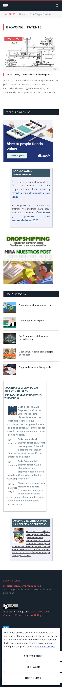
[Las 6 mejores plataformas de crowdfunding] (9, 338)
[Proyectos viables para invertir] (9, 307)
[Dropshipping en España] (9, 322)
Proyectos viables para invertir (35, 305)
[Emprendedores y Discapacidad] (9, 369)
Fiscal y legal (13, 39)
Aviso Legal (9, 589)
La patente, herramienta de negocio (28, 74)
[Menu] (5, 5)
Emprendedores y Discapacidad (35, 367)
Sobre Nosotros (12, 580)
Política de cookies (28, 589)
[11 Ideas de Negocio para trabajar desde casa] (9, 353)
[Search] (57, 5)
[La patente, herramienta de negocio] (31, 52)
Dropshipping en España (31, 320)
